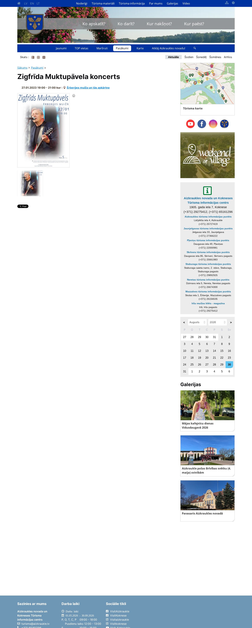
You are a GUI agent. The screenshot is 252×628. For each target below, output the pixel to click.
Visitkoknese (118, 623)
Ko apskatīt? (93, 23)
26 (199, 364)
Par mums (156, 3)
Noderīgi (81, 3)
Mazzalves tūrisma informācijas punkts (208, 291)
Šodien (188, 57)
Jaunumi (61, 48)
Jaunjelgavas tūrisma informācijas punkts (208, 228)
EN (32, 3)
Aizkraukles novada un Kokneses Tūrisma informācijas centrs (208, 200)
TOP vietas (81, 48)
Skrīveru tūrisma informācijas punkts (208, 252)
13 (206, 350)
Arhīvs (228, 57)
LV (25, 3)
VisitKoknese (118, 615)
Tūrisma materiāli (103, 3)
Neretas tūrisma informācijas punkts (208, 279)
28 (192, 337)
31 (214, 337)
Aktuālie (173, 57)
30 (206, 337)
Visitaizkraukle (119, 619)
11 (192, 350)
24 (184, 364)
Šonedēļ (201, 57)
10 (184, 350)
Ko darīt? (126, 23)
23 (229, 357)
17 (184, 357)
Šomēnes (215, 57)
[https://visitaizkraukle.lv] (35, 24)
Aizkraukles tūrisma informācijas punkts (208, 216)
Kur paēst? (194, 23)
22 (221, 357)
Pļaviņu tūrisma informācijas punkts (208, 240)
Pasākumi (122, 48)
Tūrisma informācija (132, 3)
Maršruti (102, 48)
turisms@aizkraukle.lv (35, 623)
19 (199, 357)
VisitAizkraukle (119, 611)
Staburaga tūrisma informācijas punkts (208, 264)
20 (206, 357)
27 (184, 337)
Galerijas (172, 3)
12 (199, 350)
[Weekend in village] (207, 155)
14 (214, 350)
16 (229, 350)
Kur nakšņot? (159, 23)
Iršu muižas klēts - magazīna (208, 303)
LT (38, 3)
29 (199, 337)
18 (192, 357)
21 (214, 357)
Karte (140, 48)
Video (186, 3)
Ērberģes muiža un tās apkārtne (88, 87)
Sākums (22, 67)
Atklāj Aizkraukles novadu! (168, 48)
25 (192, 364)
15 (221, 350)
